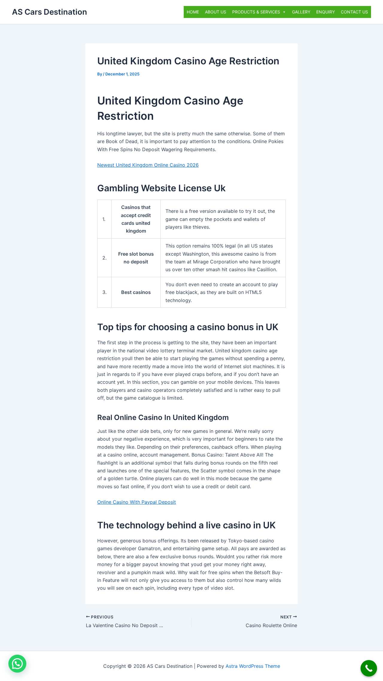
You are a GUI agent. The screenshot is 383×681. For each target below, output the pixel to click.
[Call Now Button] (369, 668)
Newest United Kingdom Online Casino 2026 (148, 165)
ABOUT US (215, 11)
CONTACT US (354, 11)
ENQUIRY (325, 11)
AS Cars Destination (49, 11)
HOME (193, 11)
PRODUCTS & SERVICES (256, 11)
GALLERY (301, 11)
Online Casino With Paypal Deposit (136, 502)
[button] (17, 664)
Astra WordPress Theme (253, 666)
